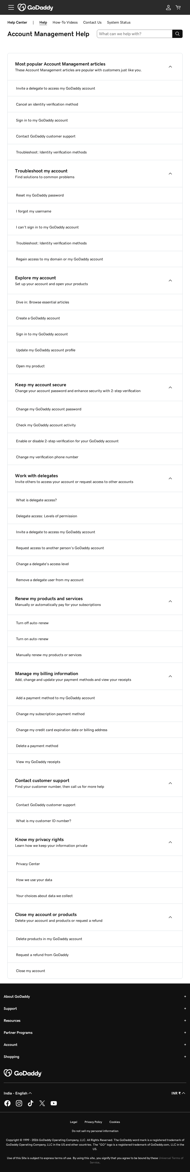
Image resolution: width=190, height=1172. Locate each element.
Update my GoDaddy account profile (45, 350)
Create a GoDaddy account (38, 318)
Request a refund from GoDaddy (42, 955)
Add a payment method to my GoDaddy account (55, 698)
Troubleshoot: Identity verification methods (51, 152)
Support (10, 1008)
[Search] (177, 34)
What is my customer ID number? (43, 821)
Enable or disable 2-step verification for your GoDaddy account (67, 441)
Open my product (30, 366)
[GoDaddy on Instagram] (19, 1105)
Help (43, 22)
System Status (118, 22)
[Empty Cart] (178, 7)
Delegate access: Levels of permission (46, 516)
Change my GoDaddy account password (48, 409)
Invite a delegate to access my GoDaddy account (55, 88)
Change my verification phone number (47, 457)
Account (10, 1044)
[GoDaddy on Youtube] (53, 1105)
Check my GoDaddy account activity (46, 425)
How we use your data (34, 880)
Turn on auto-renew (32, 639)
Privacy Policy (93, 1121)
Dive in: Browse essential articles (42, 302)
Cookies (114, 1121)
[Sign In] (168, 7)
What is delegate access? (36, 500)
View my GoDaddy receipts (38, 762)
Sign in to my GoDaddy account (42, 120)
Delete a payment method (37, 746)
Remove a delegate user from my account (50, 580)
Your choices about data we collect (44, 896)
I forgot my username (33, 211)
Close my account (30, 971)
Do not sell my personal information (95, 1130)
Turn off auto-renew (32, 623)
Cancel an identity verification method (47, 104)
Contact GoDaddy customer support (46, 136)
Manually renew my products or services (49, 655)
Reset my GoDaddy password (40, 195)
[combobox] (135, 34)
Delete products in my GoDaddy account (49, 939)
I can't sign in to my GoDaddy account (47, 227)
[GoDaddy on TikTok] (30, 1105)
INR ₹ (176, 1093)
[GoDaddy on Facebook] (7, 1105)
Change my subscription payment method (50, 714)
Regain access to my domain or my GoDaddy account (59, 259)
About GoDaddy (17, 996)
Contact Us (92, 22)
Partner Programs (18, 1032)
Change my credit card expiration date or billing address (61, 730)
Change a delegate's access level (42, 564)
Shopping (11, 1056)
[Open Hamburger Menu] (9, 7)
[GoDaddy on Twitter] (42, 1105)
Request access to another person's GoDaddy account (60, 548)
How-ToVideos (65, 22)
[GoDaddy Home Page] (23, 1073)
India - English (15, 1093)
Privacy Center (28, 864)
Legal (73, 1121)
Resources (12, 1020)
